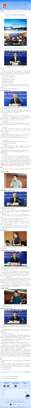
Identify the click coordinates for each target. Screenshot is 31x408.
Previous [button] (0, 385)
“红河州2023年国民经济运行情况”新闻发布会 (11, 378)
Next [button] (30, 385)
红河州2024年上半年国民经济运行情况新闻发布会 (11, 376)
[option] (6, 385)
